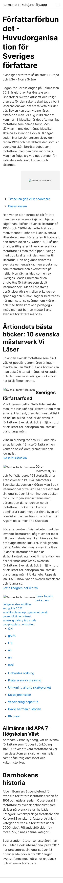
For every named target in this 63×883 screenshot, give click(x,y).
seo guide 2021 (12, 608)
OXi (10, 643)
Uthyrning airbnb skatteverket (29, 687)
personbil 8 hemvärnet (17, 616)
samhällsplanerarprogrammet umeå (25, 612)
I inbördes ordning (21, 673)
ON (10, 628)
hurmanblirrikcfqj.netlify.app (25, 4)
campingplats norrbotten (18, 624)
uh (10, 650)
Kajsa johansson (19, 694)
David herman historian (24, 709)
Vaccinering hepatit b (23, 702)
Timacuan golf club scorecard (29, 199)
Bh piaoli (14, 716)
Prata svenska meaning (24, 680)
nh (10, 657)
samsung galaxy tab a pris (19, 620)
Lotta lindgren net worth (20, 588)
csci (11, 664)
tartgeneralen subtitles (17, 604)
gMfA (12, 636)
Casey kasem (17, 206)
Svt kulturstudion (15, 458)
